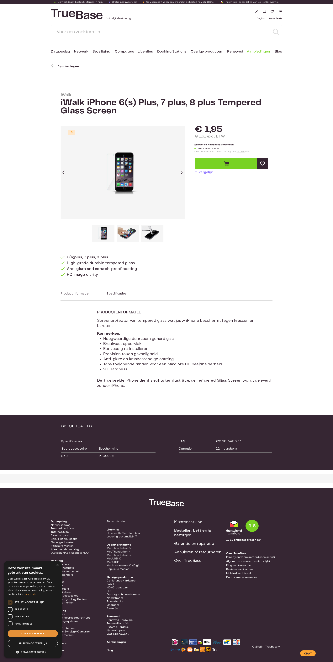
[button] (33, 652)
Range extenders (62, 575)
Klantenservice (188, 522)
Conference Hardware (121, 580)
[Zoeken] (276, 32)
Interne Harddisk (118, 623)
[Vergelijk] (265, 12)
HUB (109, 591)
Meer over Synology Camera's (70, 631)
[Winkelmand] (279, 11)
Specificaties (116, 293)
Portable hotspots (62, 568)
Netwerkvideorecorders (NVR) (70, 617)
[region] (123, 184)
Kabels (111, 584)
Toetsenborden (116, 521)
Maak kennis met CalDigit (123, 565)
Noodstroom (115, 598)
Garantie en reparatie (194, 544)
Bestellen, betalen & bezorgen (192, 533)
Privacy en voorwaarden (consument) (250, 557)
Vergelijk (205, 172)
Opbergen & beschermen (123, 594)
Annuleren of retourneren (198, 552)
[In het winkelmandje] (226, 163)
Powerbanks (115, 601)
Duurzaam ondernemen (241, 577)
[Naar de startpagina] (76, 14)
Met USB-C (114, 558)
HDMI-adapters (117, 587)
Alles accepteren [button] (33, 633)
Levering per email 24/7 (122, 536)
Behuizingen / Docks (64, 539)
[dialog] (33, 609)
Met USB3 (113, 562)
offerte (241, 152)
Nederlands (275, 18)
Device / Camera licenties (123, 533)
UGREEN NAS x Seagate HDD (70, 553)
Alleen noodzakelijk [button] (32, 643)
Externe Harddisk (118, 627)
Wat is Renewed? (118, 634)
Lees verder (30, 594)
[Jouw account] (257, 11)
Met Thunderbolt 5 (119, 548)
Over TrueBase (188, 561)
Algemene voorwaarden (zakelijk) (248, 561)
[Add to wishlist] (262, 163)
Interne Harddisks (63, 528)
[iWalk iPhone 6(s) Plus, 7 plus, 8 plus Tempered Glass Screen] (123, 173)
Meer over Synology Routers (69, 599)
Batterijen (113, 608)
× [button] (57, 565)
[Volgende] (182, 172)
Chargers (113, 605)
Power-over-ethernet (65, 571)
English (261, 18)
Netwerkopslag (61, 525)
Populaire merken (62, 546)
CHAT (308, 653)
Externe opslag (61, 535)
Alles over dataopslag (65, 549)
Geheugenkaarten (62, 542)
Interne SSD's (60, 532)
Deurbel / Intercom (63, 628)
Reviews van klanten (239, 569)
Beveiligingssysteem (64, 621)
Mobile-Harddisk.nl (238, 573)
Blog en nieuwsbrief (239, 565)
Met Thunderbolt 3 (119, 555)
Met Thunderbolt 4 (119, 551)
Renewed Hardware (120, 620)
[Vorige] (63, 172)
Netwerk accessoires (64, 595)
